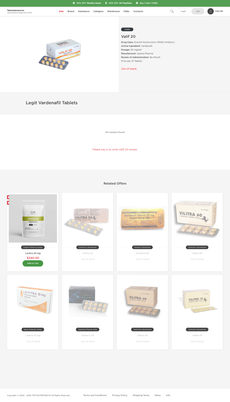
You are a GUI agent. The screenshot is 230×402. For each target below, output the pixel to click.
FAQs (126, 11)
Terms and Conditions (95, 395)
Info (168, 395)
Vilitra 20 (87, 253)
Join (198, 11)
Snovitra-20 (142, 253)
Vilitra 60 (197, 253)
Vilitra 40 (142, 335)
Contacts (138, 11)
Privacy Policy (119, 395)
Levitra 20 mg (33, 253)
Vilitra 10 (197, 335)
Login (183, 11)
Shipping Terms (141, 395)
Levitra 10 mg (33, 335)
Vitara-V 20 (87, 335)
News (158, 395)
